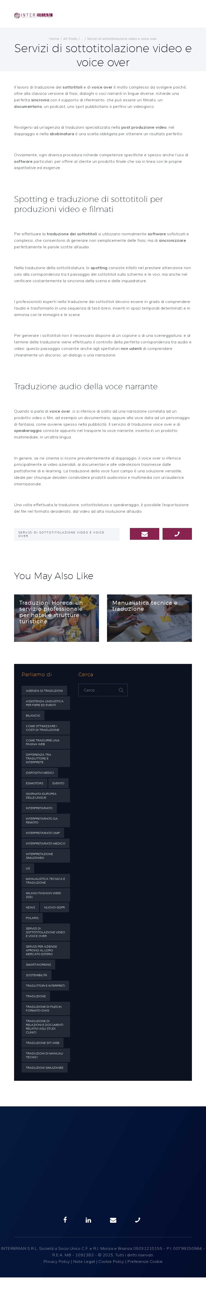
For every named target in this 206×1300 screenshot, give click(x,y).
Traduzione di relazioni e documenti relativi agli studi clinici (44, 1026)
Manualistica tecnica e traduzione (145, 606)
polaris (32, 918)
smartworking (38, 964)
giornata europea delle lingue (41, 795)
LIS (28, 868)
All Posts (70, 39)
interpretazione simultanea (39, 856)
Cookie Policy (111, 1261)
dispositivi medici (40, 773)
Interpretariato (39, 808)
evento (58, 783)
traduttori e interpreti (45, 985)
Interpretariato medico (45, 843)
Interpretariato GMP (43, 833)
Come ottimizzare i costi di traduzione (42, 728)
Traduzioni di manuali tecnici (44, 1055)
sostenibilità (36, 975)
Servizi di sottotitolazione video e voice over (61, 534)
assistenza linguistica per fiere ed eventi (45, 703)
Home (54, 39)
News (30, 907)
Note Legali (84, 1261)
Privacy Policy (56, 1261)
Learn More (29, 629)
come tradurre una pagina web (43, 742)
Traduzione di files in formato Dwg (44, 1008)
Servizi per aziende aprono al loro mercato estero (41, 950)
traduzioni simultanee (44, 1067)
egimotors (34, 783)
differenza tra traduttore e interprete (38, 758)
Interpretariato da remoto (42, 820)
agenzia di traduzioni (44, 691)
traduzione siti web (42, 1043)
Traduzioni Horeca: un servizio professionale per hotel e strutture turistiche (51, 612)
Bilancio (33, 715)
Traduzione (36, 996)
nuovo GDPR (54, 907)
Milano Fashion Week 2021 (43, 895)
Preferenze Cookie (145, 1261)
